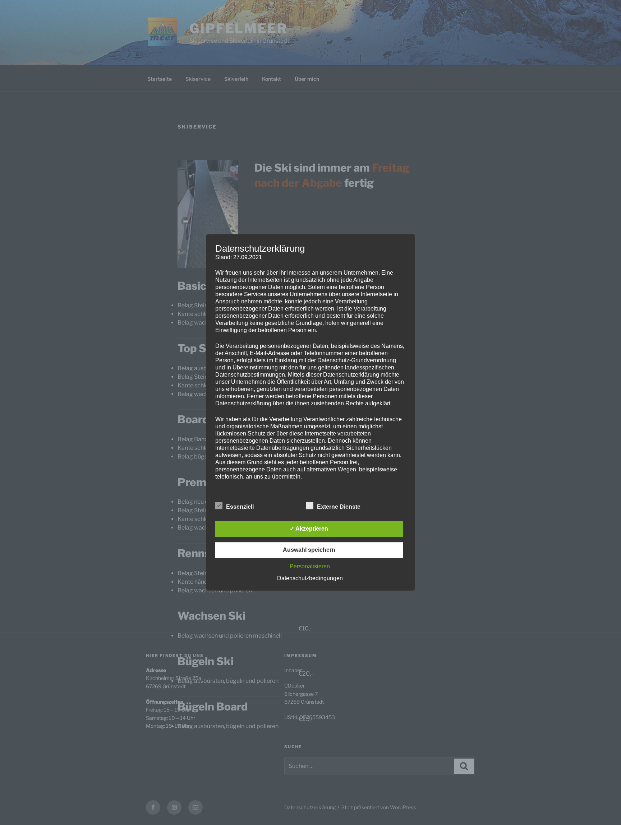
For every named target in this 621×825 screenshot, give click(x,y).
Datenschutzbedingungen (310, 578)
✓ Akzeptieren (309, 529)
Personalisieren (310, 567)
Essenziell (240, 507)
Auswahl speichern (309, 550)
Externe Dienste (338, 507)
